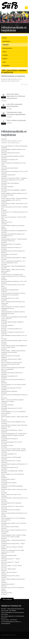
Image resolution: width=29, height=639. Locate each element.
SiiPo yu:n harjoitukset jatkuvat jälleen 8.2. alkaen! (13, 257)
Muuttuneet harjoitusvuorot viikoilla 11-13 (11, 247)
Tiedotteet (6, 44)
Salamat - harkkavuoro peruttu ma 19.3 (11, 494)
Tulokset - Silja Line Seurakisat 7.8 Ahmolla (12, 547)
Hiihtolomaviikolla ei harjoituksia (9, 391)
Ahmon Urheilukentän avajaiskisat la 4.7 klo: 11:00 (13, 281)
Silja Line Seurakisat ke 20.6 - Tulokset (11, 460)
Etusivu (3, 25)
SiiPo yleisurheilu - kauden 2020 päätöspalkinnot (13, 266)
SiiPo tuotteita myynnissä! (16, 120)
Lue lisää (3, 100)
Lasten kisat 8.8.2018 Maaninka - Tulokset (11, 430)
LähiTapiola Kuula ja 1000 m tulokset (10, 575)
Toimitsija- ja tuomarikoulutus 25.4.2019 (11, 388)
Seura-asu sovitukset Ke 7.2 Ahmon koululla (12, 506)
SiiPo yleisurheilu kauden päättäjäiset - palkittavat (13, 190)
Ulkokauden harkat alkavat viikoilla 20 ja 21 (12, 372)
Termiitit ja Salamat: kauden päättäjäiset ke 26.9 (13, 421)
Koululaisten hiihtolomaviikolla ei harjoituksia (12, 322)
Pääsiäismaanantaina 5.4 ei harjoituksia (11, 244)
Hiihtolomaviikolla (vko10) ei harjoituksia (11, 503)
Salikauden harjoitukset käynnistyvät (10, 152)
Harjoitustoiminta (7, 48)
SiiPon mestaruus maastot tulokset (10, 526)
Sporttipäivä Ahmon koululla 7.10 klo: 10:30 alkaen (13, 523)
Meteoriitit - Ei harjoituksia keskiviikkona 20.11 (12, 332)
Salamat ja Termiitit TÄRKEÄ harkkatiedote (12, 486)
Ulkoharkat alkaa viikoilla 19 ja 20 (9, 467)
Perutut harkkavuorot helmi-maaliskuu (10, 509)
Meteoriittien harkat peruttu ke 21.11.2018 (11, 408)
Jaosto (4, 51)
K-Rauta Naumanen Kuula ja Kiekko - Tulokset (13, 543)
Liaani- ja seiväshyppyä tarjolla (9, 555)
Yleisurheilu (10, 25)
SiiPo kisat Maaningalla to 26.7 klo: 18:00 (11, 442)
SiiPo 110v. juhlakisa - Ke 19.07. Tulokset (11, 565)
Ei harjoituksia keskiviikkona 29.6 (9, 159)
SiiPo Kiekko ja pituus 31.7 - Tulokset (10, 558)
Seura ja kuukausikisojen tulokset (9, 168)
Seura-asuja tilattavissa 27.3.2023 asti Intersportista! (14, 146)
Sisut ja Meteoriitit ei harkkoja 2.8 (9, 438)
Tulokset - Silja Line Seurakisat (9, 572)
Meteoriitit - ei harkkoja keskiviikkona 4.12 (11, 328)
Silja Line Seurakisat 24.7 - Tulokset (10, 562)
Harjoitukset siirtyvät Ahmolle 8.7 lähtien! (11, 359)
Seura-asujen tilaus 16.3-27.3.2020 (10, 298)
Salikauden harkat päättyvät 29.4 (9, 376)
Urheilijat (5, 55)
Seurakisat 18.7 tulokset (7, 445)
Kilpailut (5, 58)
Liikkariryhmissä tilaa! (6, 592)
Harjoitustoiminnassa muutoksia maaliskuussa (13, 251)
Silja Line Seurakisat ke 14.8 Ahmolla (10, 355)
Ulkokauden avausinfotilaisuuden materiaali (12, 470)
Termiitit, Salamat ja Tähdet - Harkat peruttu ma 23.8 (14, 203)
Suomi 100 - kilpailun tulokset (8, 569)
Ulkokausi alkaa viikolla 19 (7, 584)
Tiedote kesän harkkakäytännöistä (9, 289)
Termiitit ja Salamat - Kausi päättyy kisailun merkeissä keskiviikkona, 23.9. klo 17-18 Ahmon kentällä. (13, 276)
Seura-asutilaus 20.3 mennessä (9, 254)
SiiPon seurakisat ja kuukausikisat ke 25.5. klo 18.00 (14, 171)
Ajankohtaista (6, 41)
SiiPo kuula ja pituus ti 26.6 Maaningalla (11, 457)
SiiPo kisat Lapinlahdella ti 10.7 (9, 454)
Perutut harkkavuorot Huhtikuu (9, 482)
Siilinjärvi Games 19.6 (6, 222)
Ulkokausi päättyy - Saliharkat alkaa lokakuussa (13, 540)
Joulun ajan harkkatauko (7, 186)
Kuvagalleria (6, 65)
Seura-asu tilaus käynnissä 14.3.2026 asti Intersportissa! (16, 96)
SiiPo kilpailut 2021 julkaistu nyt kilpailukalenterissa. (14, 230)
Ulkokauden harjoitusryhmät (8, 174)
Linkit (4, 62)
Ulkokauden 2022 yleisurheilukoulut (10, 183)
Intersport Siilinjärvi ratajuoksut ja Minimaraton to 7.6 (14, 464)
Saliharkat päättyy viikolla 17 (8, 479)
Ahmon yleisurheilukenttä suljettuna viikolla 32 (12, 156)
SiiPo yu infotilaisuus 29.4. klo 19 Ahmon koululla (13, 384)
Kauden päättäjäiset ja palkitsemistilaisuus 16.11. (13, 149)
